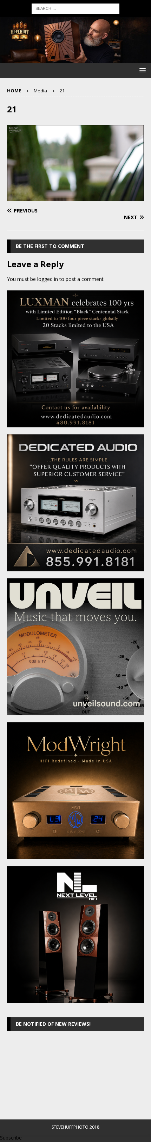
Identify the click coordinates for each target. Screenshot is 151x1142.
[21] (75, 197)
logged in (47, 279)
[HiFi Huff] (75, 58)
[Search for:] (75, 8)
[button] (141, 70)
